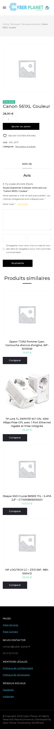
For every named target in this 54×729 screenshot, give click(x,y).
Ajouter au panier (21, 126)
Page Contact (10, 631)
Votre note (9, 204)
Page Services (10, 625)
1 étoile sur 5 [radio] (18, 204)
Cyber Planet (30, 716)
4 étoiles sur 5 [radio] (24, 204)
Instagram (8, 696)
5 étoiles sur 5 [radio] (26, 204)
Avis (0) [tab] (27, 164)
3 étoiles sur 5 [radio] (22, 204)
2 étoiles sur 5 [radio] (20, 204)
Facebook (8, 690)
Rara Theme (9, 723)
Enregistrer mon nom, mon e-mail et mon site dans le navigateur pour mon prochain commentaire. (28, 249)
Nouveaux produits (25, 146)
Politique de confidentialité (18, 668)
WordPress (37, 723)
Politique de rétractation (16, 675)
